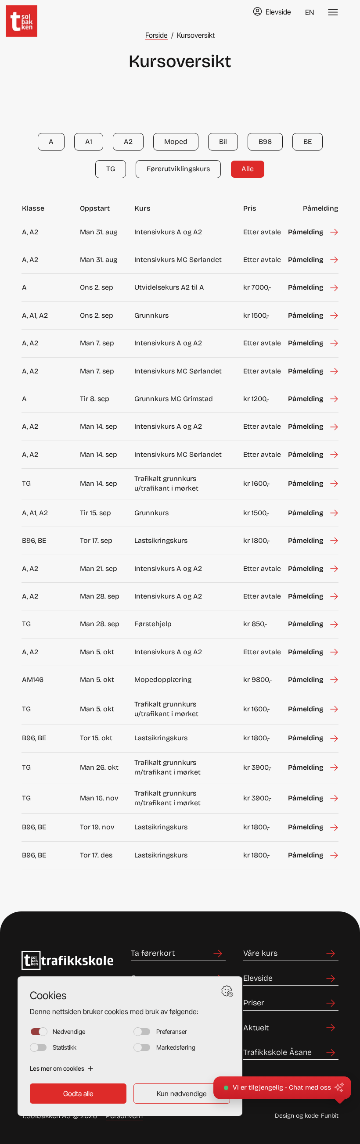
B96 (265, 141)
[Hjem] (29, 12)
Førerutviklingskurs (178, 169)
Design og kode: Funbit (306, 1115)
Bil (223, 141)
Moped (175, 141)
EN (309, 12)
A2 (128, 141)
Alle (247, 169)
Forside (156, 35)
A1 (88, 141)
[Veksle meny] (333, 12)
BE (307, 141)
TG (110, 169)
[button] (282, 1087)
